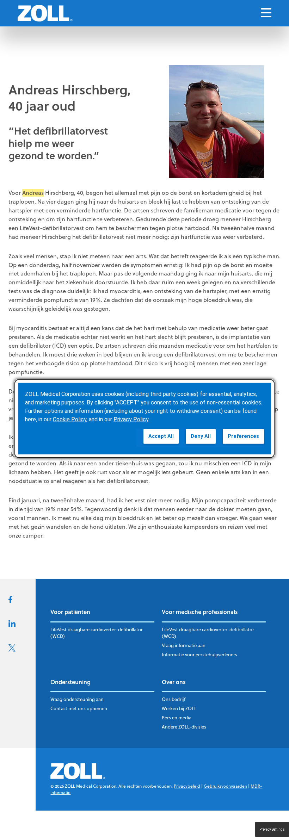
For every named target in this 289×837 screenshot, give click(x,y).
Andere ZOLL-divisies (184, 727)
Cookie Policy (69, 419)
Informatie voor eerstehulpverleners (199, 654)
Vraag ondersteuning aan (77, 699)
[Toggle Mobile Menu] (266, 13)
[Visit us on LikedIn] (12, 625)
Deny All (201, 436)
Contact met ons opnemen (78, 708)
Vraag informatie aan (183, 645)
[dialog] (144, 418)
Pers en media (176, 717)
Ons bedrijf (173, 699)
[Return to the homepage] (45, 13)
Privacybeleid (187, 786)
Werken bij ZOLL (179, 708)
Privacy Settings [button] (272, 829)
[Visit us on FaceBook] (10, 601)
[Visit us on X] (12, 649)
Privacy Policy (130, 419)
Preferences (243, 436)
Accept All (161, 436)
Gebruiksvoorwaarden (225, 786)
